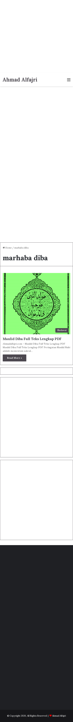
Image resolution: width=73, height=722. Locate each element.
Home (8, 247)
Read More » (14, 357)
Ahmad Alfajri (59, 715)
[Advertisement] (36, 36)
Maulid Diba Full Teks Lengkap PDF (32, 339)
